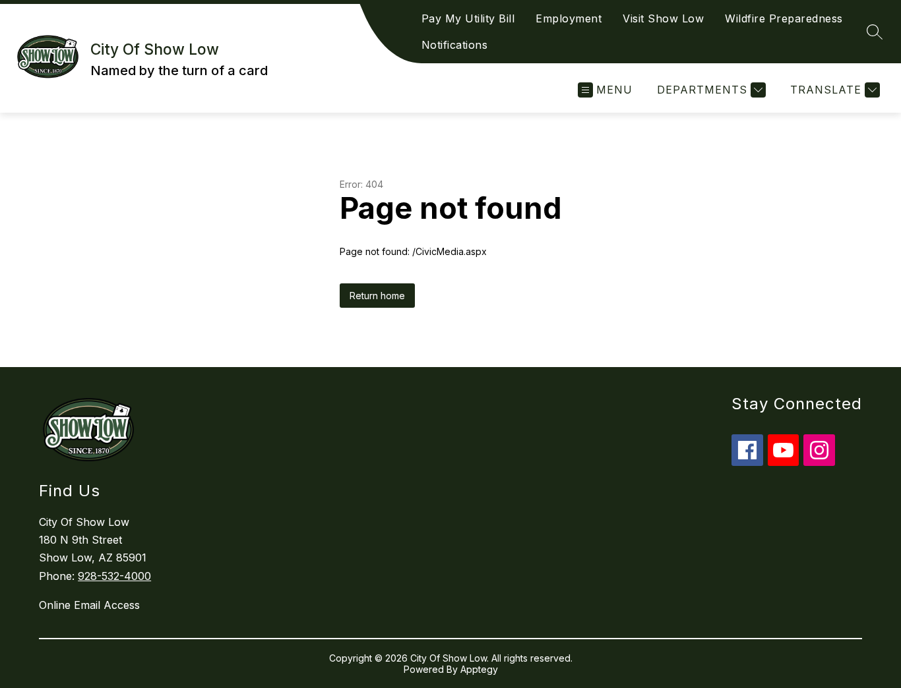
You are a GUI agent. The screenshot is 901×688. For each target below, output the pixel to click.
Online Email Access (89, 605)
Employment (569, 18)
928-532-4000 (114, 576)
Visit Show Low (663, 18)
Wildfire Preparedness (784, 18)
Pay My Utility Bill (468, 18)
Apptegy (479, 669)
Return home (377, 295)
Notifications (454, 44)
